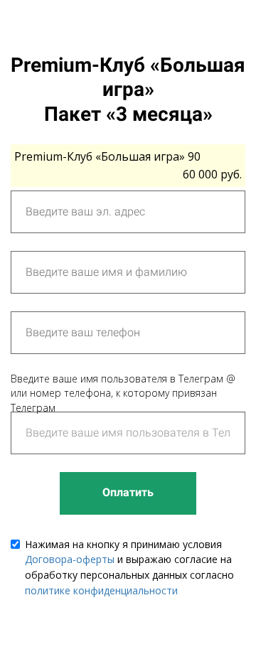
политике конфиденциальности (101, 590)
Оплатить (128, 492)
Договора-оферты (69, 559)
